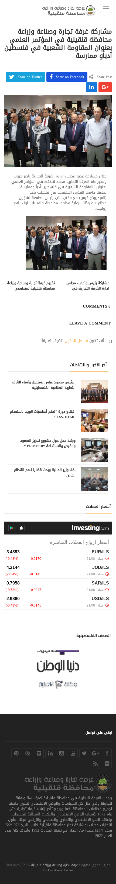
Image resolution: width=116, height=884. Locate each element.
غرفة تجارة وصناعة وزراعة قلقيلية (54, 865)
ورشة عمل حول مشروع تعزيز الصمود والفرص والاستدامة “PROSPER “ (48, 443)
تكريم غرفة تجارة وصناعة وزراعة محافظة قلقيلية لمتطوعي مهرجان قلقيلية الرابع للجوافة (31, 288)
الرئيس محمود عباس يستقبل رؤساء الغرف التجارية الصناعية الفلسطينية (44, 385)
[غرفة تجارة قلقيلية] (69, 11)
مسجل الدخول (76, 340)
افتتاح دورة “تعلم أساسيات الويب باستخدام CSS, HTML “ (43, 414)
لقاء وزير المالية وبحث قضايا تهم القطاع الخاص (45, 472)
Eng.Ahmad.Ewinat (60, 870)
